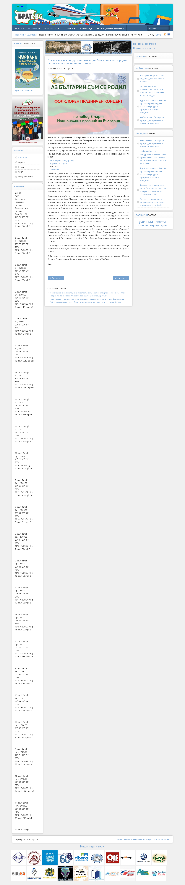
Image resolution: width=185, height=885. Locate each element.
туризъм (145, 221)
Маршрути (50, 28)
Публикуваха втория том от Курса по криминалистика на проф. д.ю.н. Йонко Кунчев (85, 302)
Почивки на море (144, 44)
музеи (164, 225)
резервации (154, 225)
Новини (32, 28)
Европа (21, 162)
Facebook (54, 169)
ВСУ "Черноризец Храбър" (62, 160)
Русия (21, 167)
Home (119, 839)
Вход (158, 34)
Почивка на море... (145, 48)
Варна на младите (58, 163)
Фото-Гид (86, 28)
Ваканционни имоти (109, 28)
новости (160, 222)
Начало (19, 28)
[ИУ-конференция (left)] (27, 121)
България (22, 157)
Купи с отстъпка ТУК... (25, 90)
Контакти (158, 839)
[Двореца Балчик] (88, 47)
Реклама (128, 839)
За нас (167, 839)
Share (50, 264)
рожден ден (142, 225)
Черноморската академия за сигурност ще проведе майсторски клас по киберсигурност (87, 299)
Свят (20, 172)
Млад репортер (25, 176)
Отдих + (68, 28)
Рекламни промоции (142, 839)
